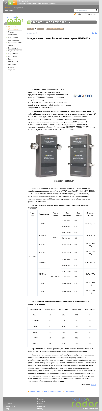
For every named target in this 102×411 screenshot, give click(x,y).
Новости (8, 8)
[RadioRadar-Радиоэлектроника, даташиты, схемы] (5, 2)
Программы (13, 48)
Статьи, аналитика (12, 33)
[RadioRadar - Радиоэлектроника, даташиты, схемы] (12, 19)
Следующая (69, 391)
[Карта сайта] (10, 2)
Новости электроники (55, 29)
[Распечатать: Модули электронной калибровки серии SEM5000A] (96, 33)
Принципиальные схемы (15, 44)
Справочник (13, 54)
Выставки (12, 64)
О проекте (18, 8)
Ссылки (40, 404)
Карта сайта (10, 406)
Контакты (9, 10)
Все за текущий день (52, 391)
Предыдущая (35, 391)
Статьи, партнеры (12, 68)
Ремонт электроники (13, 60)
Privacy (40, 409)
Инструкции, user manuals (13, 38)
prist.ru (93, 385)
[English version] (15, 2)
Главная (30, 29)
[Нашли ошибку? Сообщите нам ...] (93, 33)
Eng (7, 409)
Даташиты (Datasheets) (13, 28)
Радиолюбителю (15, 51)
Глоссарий (12, 56)
